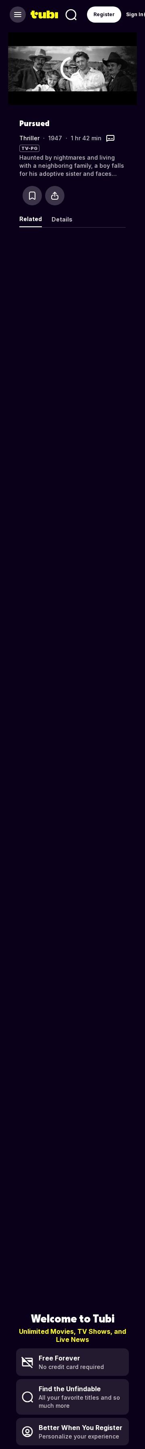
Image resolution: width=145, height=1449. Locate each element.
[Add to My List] (32, 195)
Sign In (134, 14)
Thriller (29, 138)
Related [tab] (30, 218)
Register (104, 14)
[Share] (54, 195)
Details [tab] (62, 219)
